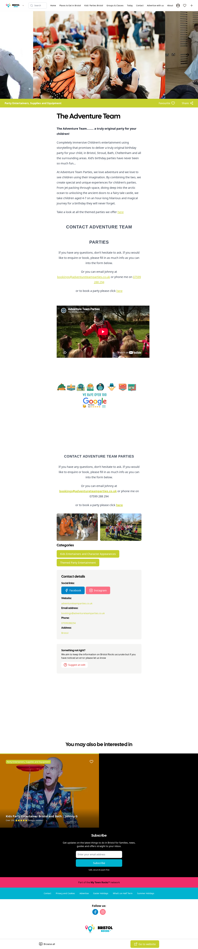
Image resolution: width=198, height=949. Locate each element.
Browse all (49, 944)
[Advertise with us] (192, 5)
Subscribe (99, 863)
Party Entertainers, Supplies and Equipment (33, 103)
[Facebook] (95, 912)
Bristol (64, 633)
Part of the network (99, 882)
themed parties (95, 212)
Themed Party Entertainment (78, 562)
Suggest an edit (76, 664)
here (121, 212)
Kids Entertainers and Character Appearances (88, 554)
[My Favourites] (185, 5)
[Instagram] (103, 912)
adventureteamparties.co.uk (76, 603)
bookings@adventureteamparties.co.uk (83, 277)
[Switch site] (23, 5)
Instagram (100, 590)
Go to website (147, 944)
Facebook (75, 590)
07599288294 (68, 623)
